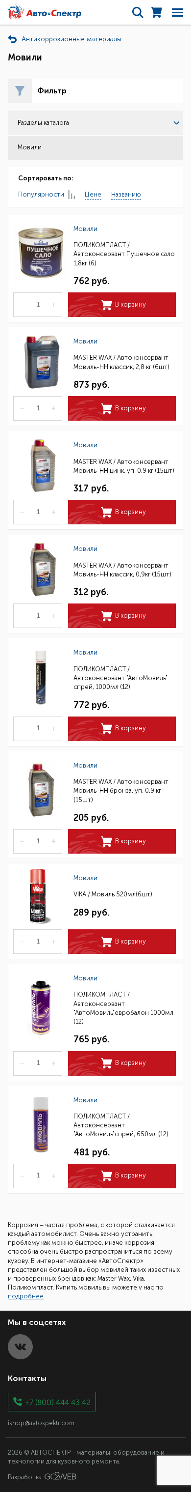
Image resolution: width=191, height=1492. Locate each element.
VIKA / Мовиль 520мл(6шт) (112, 894)
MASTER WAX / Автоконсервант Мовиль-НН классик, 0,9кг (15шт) (122, 570)
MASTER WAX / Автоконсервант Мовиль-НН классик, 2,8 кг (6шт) (121, 362)
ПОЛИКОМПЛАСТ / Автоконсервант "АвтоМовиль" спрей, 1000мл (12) (120, 677)
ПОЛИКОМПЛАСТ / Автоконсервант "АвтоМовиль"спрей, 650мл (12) (120, 1125)
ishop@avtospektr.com (41, 1423)
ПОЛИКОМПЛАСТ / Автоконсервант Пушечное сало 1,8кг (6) (124, 253)
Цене (93, 194)
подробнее (26, 1296)
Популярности (41, 194)
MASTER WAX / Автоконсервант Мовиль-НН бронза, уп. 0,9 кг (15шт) (120, 790)
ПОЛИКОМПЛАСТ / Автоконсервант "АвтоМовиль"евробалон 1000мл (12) (123, 1008)
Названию (126, 194)
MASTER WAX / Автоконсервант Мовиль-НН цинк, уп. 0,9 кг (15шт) (123, 466)
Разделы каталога (43, 122)
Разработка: (26, 1477)
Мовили (85, 228)
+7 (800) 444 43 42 (58, 1402)
